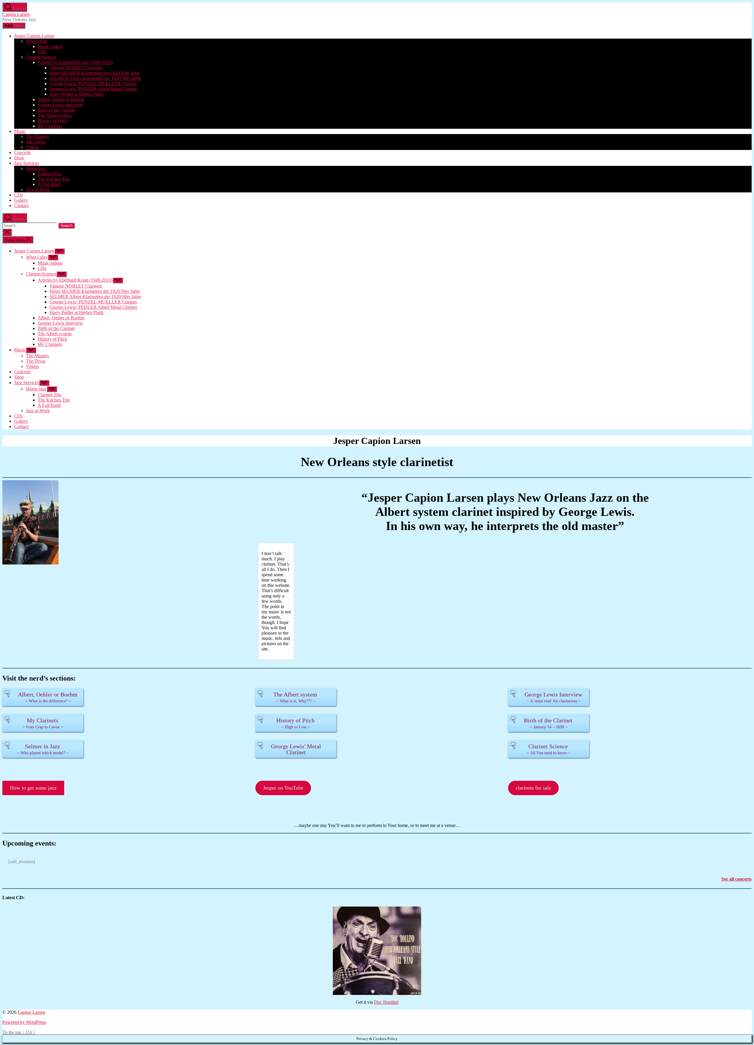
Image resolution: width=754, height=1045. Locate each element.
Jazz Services (26, 163)
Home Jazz (36, 168)
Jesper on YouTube (283, 788)
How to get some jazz (33, 788)
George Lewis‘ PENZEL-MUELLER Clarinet (93, 83)
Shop (19, 157)
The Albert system (55, 115)
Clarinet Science (41, 57)
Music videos (50, 46)
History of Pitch (52, 120)
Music (20, 131)
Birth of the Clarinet (56, 110)
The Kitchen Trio (54, 178)
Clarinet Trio (49, 173)
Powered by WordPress (24, 1022)
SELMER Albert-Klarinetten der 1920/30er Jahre (95, 78)
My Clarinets (50, 125)
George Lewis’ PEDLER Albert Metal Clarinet (93, 88)
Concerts (22, 152)
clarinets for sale (533, 788)
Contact (21, 205)
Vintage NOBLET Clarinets (75, 67)
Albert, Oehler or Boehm (61, 99)
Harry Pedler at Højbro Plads (76, 94)
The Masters (37, 136)
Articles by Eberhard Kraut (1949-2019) (75, 62)
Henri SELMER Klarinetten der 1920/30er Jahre (94, 72)
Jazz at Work (38, 189)
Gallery (21, 200)
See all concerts (736, 878)
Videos (32, 147)
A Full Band (49, 184)
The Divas (35, 141)
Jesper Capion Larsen (34, 35)
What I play (37, 41)
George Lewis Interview (60, 104)
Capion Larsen (16, 14)
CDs (42, 51)
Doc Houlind (386, 1002)
